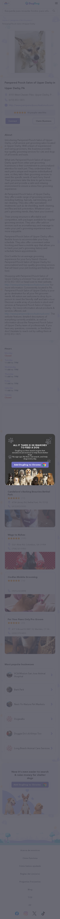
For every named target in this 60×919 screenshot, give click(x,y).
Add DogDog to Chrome (27, 464)
